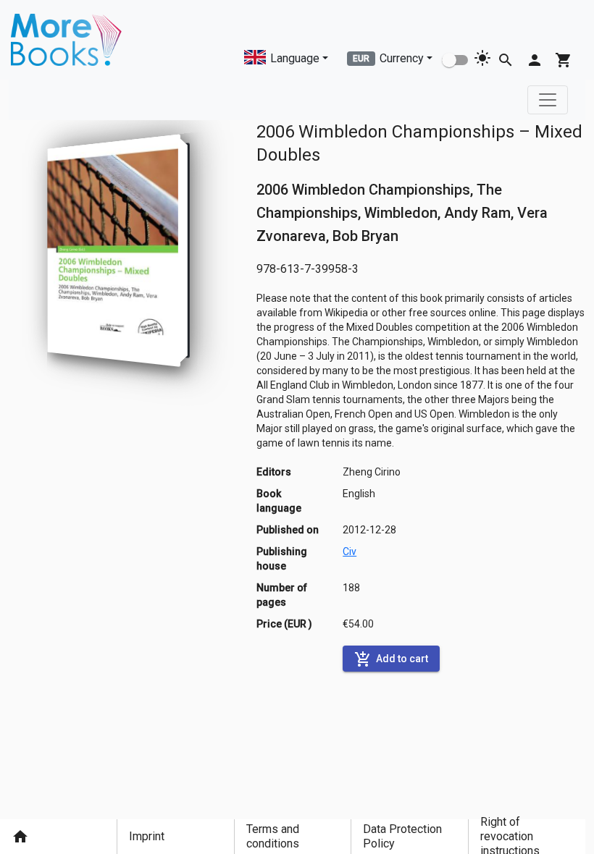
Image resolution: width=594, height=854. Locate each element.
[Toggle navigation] (547, 99)
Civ (349, 551)
